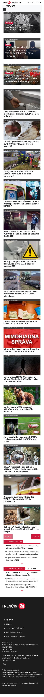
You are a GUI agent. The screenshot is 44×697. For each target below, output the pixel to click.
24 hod (33, 569)
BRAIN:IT (13, 685)
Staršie (36, 536)
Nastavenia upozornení (15, 636)
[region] (19, 3)
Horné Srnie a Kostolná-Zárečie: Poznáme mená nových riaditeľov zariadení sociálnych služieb (22, 553)
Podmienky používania (15, 628)
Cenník (8, 624)
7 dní (27, 569)
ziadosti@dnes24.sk (8, 660)
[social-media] (4, 665)
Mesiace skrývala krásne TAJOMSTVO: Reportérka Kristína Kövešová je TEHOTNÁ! (21, 586)
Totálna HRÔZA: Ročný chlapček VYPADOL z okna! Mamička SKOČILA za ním (22, 574)
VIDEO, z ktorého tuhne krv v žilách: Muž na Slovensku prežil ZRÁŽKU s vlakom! (22, 547)
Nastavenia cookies (13, 632)
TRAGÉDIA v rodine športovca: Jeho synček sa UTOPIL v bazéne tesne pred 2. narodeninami (22, 580)
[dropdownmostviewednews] (22, 564)
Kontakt (9, 620)
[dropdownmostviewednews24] (22, 591)
